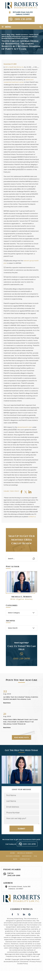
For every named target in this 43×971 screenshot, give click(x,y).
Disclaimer (24, 962)
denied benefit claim (25, 427)
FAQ (35, 856)
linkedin (24, 914)
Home (12, 853)
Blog (15, 859)
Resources (26, 856)
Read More (7, 703)
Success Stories (13, 856)
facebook (21, 491)
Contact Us (25, 859)
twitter (25, 491)
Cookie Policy (22, 964)
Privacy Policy (35, 962)
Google (29, 914)
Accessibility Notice (11, 962)
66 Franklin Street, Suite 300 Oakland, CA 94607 (23, 13)
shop (30, 491)
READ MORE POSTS (21, 737)
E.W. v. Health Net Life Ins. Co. (14, 67)
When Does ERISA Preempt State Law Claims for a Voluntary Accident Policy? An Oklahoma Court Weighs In (20, 722)
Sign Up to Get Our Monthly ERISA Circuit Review (21, 539)
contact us (32, 517)
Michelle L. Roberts (21, 596)
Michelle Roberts (25, 853)
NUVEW (8, 959)
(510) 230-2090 (23, 19)
